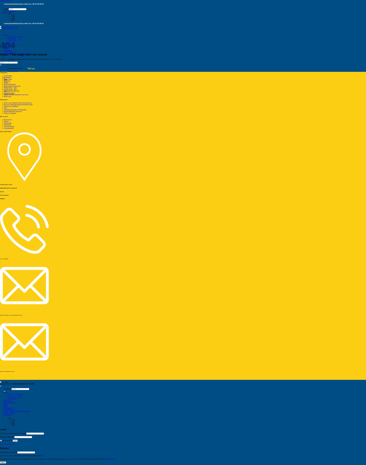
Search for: (7, 389)
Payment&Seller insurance (13, 111)
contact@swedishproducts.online (16, 4)
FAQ (5, 108)
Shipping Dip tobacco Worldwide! (15, 110)
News (6, 404)
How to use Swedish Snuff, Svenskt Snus (18, 103)
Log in (15, 440)
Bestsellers (7, 77)
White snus (7, 96)
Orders (6, 121)
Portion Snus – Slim (14, 38)
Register (3, 462)
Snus (6, 35)
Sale (5, 91)
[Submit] (4, 391)
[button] (9, 11)
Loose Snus (8, 79)
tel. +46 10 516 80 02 (36, 4)
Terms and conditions (11, 106)
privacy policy (111, 459)
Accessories (8, 76)
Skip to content (5, 1)
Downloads (8, 123)
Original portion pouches (16, 36)
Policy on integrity (10, 113)
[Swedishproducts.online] (9, 27)
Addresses (7, 125)
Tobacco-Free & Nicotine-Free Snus (16, 95)
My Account (8, 120)
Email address (8, 452)
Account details (9, 126)
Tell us (31, 68)
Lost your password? (7, 444)
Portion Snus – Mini (14, 40)
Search (6, 9)
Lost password (9, 128)
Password (7, 437)
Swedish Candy (9, 52)
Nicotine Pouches (10, 403)
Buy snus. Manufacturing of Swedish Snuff (18, 104)
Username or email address (13, 433)
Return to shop (13, 71)
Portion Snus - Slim (10, 89)
